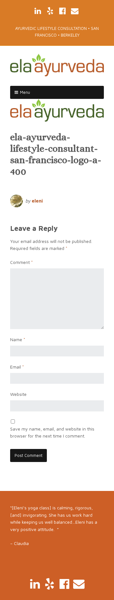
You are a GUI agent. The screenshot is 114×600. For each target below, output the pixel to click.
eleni (37, 200)
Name (17, 339)
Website (18, 394)
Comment (21, 262)
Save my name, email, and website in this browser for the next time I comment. (52, 432)
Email (17, 366)
